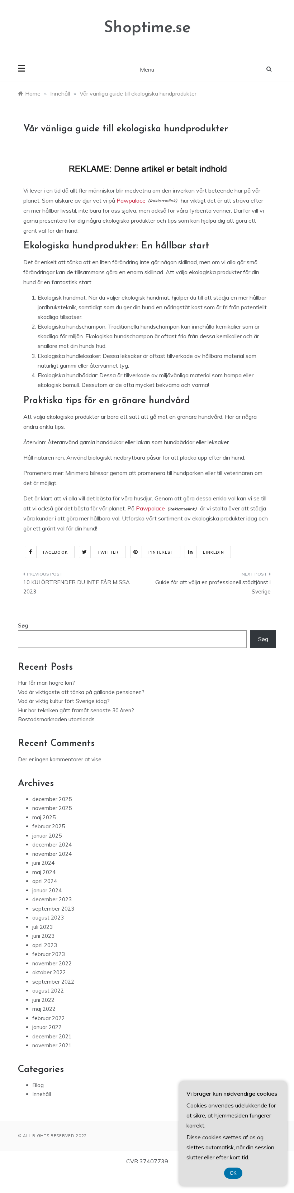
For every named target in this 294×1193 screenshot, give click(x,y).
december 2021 (52, 1036)
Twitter (108, 552)
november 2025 (52, 808)
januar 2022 (47, 1027)
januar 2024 (47, 890)
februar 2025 (48, 826)
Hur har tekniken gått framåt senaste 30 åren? (76, 710)
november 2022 (52, 963)
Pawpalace (131, 200)
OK (233, 1173)
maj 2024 (44, 872)
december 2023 (52, 899)
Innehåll (41, 1094)
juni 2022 (43, 999)
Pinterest (161, 552)
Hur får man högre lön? (46, 682)
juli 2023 (42, 926)
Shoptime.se (147, 28)
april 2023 (44, 945)
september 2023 (53, 908)
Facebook (55, 552)
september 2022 (53, 981)
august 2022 (48, 990)
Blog (38, 1085)
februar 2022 (48, 1018)
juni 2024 (43, 862)
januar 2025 (47, 835)
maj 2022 (44, 1008)
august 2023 (48, 917)
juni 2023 (43, 935)
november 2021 (52, 1045)
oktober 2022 (49, 972)
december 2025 (52, 799)
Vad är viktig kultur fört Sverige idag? (64, 701)
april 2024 (44, 881)
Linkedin (213, 552)
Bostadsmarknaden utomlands (56, 719)
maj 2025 (44, 817)
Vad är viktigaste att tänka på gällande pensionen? (81, 692)
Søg (23, 625)
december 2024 (52, 844)
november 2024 (52, 853)
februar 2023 (48, 954)
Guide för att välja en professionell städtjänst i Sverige (213, 587)
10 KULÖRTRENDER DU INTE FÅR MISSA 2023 (76, 587)
